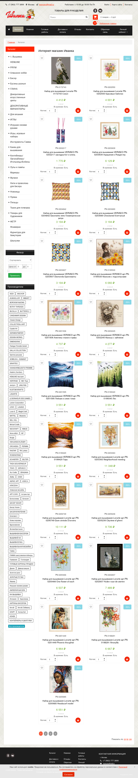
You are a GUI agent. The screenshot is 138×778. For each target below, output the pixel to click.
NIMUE (24, 429)
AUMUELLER (15, 298)
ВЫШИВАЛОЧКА (16, 542)
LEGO (12, 407)
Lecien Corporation (17, 402)
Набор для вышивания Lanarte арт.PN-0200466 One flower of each (60, 580)
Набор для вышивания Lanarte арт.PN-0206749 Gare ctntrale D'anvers (60, 519)
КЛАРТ (12, 612)
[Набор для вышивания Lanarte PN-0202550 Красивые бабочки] (109, 70)
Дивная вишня (23, 568)
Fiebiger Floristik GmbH (18, 346)
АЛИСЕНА (14, 485)
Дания (12, 568)
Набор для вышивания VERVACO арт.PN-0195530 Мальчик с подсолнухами (109, 275)
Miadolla (22, 416)
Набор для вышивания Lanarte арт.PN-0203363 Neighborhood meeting (110, 458)
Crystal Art (13, 328)
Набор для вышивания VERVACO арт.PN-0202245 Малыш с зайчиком (109, 336)
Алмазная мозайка (17, 490)
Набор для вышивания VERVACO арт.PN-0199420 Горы (60, 458)
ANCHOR (20, 293)
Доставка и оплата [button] (62, 30)
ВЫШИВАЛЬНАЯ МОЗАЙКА (20, 546)
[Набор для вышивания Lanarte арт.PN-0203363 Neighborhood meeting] (109, 436)
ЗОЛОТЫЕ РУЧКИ (16, 577)
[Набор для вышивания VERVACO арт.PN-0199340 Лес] (109, 375)
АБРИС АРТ (14, 481)
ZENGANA (24, 472)
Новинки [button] (30, 29)
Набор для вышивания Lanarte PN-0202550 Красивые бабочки (109, 92)
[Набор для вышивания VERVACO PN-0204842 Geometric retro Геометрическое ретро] (61, 192)
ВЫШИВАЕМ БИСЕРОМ (19, 533)
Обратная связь (68, 763)
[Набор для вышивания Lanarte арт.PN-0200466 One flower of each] (61, 558)
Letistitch (21, 407)
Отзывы (67, 759)
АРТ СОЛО (14, 494)
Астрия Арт (25, 494)
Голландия (25, 559)
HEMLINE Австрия (17, 376)
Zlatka (12, 477)
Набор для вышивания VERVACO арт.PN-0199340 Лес (109, 397)
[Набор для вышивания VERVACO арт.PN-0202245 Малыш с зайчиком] (109, 314)
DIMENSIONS (15, 341)
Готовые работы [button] (44, 30)
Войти (106, 4)
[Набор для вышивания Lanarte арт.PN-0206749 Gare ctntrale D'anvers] (61, 497)
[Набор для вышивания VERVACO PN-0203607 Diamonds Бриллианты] (61, 253)
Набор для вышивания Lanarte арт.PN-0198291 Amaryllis (110, 641)
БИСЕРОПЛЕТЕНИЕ (17, 511)
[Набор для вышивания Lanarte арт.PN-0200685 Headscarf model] (61, 680)
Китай (12, 607)
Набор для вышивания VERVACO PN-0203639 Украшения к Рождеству (109, 153)
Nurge (12, 437)
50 (127, 739)
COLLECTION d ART (17, 324)
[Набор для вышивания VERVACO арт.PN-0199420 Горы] (61, 436)
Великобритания (16, 529)
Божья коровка (15, 520)
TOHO (12, 468)
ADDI (12, 293)
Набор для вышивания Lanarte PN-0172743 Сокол (60, 92)
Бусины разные (18, 83)
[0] (95, 23)
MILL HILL (13, 420)
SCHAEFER (14, 459)
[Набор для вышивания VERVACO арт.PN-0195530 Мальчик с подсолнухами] (109, 253)
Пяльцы (14, 202)
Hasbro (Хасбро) (16, 372)
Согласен (68, 774)
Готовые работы (81, 754)
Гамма (12, 551)
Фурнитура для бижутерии (17, 234)
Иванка (12, 581)
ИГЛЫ (13, 119)
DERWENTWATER (16, 333)
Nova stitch (14, 433)
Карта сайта (117, 4)
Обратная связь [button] (105, 30)
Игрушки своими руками (18, 126)
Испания (13, 599)
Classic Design (15, 320)
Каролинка (24, 599)
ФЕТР (13, 221)
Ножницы (15, 191)
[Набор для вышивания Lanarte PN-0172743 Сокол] (61, 70)
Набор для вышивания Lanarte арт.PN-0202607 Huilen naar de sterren (110, 580)
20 (125, 739)
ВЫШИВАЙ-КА (15, 538)
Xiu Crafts (13, 472)
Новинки (67, 753)
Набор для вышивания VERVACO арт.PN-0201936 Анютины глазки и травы (60, 336)
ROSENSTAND (15, 455)
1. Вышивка (16, 56)
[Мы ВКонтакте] (100, 11)
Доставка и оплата (53, 760)
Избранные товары (108, 23)
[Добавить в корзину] (78, 110)
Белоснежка (14, 498)
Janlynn (12, 385)
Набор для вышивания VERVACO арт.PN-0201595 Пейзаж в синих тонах (60, 397)
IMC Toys (24, 381)
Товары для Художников (16, 215)
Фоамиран (15, 226)
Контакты (128, 4)
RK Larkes (23, 450)
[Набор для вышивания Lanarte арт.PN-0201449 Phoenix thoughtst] (61, 619)
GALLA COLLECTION (18, 350)
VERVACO (22, 468)
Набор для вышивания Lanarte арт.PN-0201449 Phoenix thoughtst (60, 641)
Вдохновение (15, 525)
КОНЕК (12, 616)
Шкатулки (15, 240)
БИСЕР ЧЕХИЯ (15, 503)
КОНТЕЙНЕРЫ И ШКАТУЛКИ (21, 620)
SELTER (25, 459)
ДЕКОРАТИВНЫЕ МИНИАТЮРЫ (19, 107)
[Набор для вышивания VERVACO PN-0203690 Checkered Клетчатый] (109, 192)
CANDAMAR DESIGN (18, 315)
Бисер (13, 78)
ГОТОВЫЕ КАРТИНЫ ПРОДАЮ (21, 564)
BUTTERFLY (24, 311)
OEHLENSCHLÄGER (17, 442)
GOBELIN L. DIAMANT (18, 359)
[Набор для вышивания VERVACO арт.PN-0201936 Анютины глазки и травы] (61, 314)
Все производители (16, 626)
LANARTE (13, 394)
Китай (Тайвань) (24, 607)
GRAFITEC (14, 363)
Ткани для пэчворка (20, 207)
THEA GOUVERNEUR (18, 463)
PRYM (13, 67)
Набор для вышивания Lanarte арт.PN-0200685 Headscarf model (60, 702)
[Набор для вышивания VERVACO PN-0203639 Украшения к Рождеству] (109, 131)
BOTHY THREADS (16, 306)
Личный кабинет (81, 763)
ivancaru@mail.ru (46, 4)
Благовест (14, 516)
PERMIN (25, 446)
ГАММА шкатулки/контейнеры (21, 555)
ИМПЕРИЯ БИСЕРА (17, 590)
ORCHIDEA (14, 446)
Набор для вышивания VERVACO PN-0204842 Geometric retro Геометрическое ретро (60, 215)
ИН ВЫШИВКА (15, 594)
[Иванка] (9, 29)
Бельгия (26, 498)
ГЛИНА (14, 88)
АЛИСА (25, 481)
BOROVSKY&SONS (17, 302)
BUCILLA (13, 311)
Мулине (14, 177)
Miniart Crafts (14, 424)
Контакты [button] (90, 29)
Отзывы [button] (77, 29)
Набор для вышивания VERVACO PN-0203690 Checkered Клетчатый (109, 214)
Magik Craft (22, 411)
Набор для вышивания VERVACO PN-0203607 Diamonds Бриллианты (60, 275)
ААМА (20, 477)
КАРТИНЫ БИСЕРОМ (18, 603)
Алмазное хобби (18, 72)
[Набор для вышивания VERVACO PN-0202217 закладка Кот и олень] (61, 131)
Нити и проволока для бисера (19, 185)
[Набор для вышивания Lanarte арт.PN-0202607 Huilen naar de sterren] (109, 558)
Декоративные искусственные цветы (17, 97)
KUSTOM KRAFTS (16, 389)
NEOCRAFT (14, 429)
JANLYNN (22, 385)
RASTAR (13, 450)
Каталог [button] (18, 29)
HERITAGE (14, 381)
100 (130, 739)
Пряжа (13, 197)
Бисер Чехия (15, 507)
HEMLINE (15, 62)
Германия (13, 559)
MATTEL (13, 416)
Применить (15, 275)
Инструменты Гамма (20, 141)
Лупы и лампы (17, 167)
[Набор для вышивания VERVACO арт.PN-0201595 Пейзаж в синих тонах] (61, 375)
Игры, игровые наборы (17, 135)
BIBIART (26, 298)
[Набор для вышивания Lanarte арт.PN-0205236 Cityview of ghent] (109, 497)
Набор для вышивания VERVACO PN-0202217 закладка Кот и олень (60, 153)
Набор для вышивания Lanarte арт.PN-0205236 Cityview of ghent (110, 519)
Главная (11, 42)
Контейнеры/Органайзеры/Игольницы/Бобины (20, 158)
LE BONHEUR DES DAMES (20, 398)
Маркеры (14, 172)
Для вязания (16, 114)
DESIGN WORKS (16, 337)
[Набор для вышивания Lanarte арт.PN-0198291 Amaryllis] (109, 619)
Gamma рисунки (16, 355)
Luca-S (12, 411)
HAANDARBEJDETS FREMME (21, 368)
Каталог (52, 753)
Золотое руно (15, 572)
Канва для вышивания (16, 149)
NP (22, 433)
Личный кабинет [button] (123, 30)
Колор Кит (22, 612)
